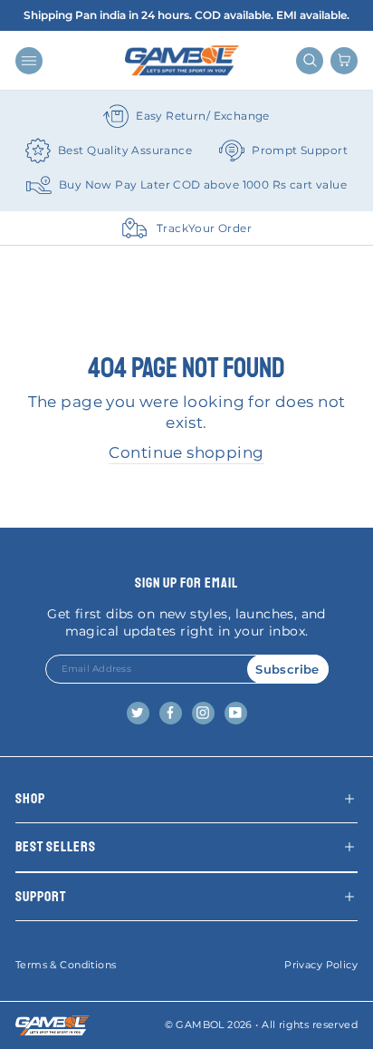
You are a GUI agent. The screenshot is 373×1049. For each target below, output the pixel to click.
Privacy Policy (321, 964)
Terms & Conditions (65, 964)
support (40, 897)
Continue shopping (186, 452)
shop (30, 799)
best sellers (55, 847)
